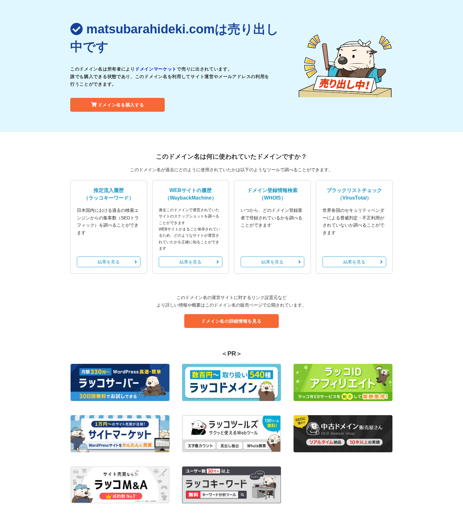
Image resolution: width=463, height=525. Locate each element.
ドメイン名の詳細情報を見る (231, 321)
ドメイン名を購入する (121, 104)
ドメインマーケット (156, 68)
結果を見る (109, 261)
